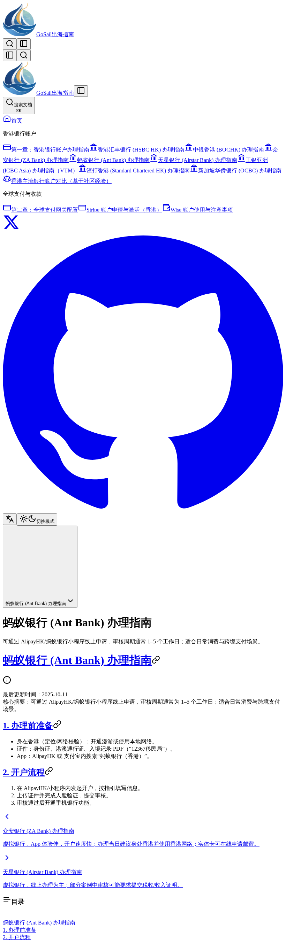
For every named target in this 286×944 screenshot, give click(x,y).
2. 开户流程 (24, 772)
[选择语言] (10, 519)
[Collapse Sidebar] (10, 55)
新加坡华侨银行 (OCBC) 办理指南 (239, 170)
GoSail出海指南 (55, 34)
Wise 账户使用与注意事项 (202, 210)
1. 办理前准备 (28, 725)
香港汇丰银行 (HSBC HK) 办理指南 (141, 150)
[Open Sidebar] (24, 44)
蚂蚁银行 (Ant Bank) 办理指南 (113, 160)
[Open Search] (10, 44)
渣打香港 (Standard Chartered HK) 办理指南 (138, 170)
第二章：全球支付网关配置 (44, 210)
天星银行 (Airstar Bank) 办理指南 (197, 160)
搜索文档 (23, 107)
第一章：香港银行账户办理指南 (50, 150)
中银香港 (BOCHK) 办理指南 (228, 150)
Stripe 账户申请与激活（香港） (124, 210)
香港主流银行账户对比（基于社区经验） (61, 181)
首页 (16, 121)
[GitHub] (143, 510)
